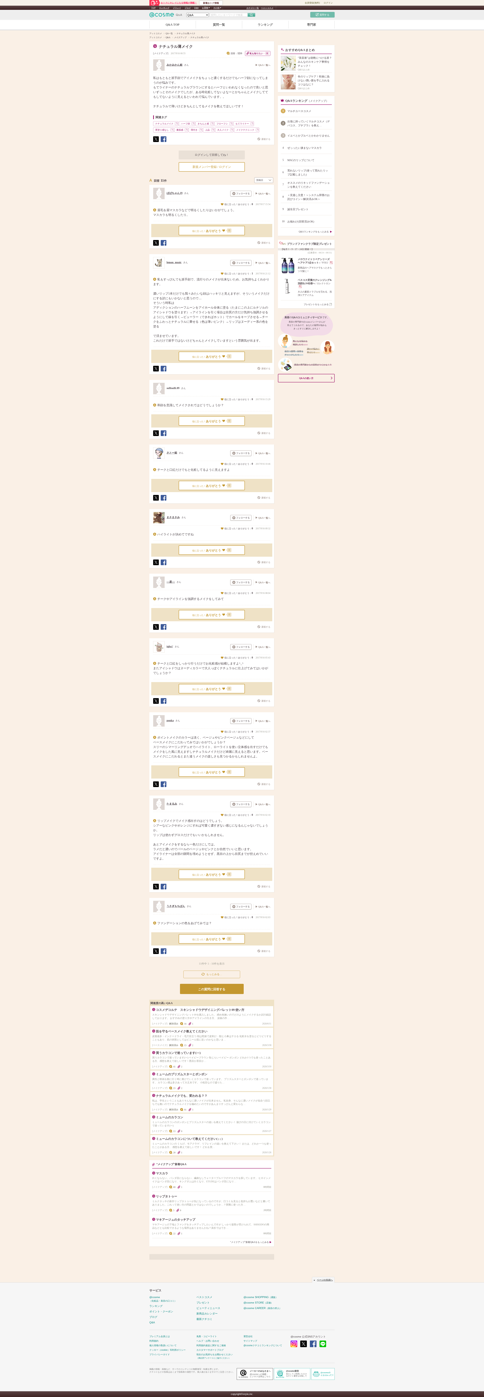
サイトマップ (250, 1341)
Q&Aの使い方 (306, 378)
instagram (294, 1344)
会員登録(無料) (312, 3)
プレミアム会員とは (159, 1336)
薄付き (194, 130)
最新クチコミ (204, 1319)
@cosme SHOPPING (261, 1297)
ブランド (177, 8)
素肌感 (179, 130)
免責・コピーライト (206, 1336)
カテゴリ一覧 (252, 8)
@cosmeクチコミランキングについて (263, 1345)
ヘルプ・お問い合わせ (207, 1341)
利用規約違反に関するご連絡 (211, 1345)
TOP (153, 8)
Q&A (196, 8)
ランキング (164, 8)
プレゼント (203, 1302)
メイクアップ (161, 53)
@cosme (163, 1299)
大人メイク (223, 130)
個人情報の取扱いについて (163, 1345)
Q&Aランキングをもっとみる (314, 231)
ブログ (188, 8)
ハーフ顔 (185, 123)
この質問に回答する (211, 989)
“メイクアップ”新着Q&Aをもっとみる (249, 1242)
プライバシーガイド (159, 1354)
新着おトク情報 (211, 3)
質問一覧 (219, 24)
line (323, 1344)
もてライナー (242, 123)
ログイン (328, 3)
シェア (163, 245)
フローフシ (222, 123)
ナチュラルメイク (164, 123)
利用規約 (153, 1341)
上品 (207, 130)
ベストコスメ (267, 8)
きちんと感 (203, 123)
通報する (265, 139)
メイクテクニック (245, 130)
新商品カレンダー (207, 1313)
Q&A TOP (172, 24)
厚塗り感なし (162, 130)
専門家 (311, 24)
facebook (313, 1344)
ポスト (155, 245)
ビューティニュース (208, 1308)
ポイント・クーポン (161, 1311)
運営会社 (248, 1336)
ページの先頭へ (325, 1280)
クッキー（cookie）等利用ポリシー (167, 1350)
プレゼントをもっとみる (316, 304)
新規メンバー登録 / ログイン (211, 166)
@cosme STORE (258, 1302)
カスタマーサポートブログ (210, 1350)
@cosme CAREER (263, 1308)
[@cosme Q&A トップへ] (165, 15)
